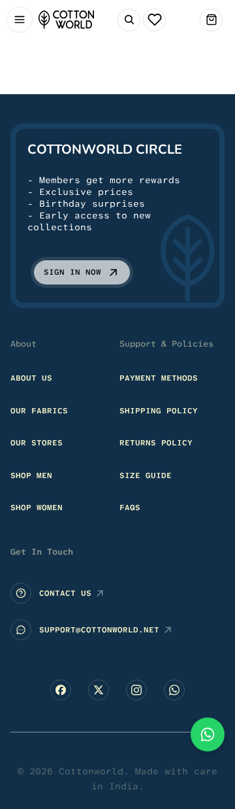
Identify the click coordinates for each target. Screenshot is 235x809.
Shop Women (36, 507)
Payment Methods (158, 378)
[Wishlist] (154, 20)
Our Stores (36, 443)
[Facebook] (60, 690)
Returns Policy (156, 443)
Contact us (65, 593)
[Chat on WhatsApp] (208, 734)
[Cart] (211, 20)
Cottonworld (91, 771)
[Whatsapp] (174, 690)
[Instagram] (136, 690)
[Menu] (19, 20)
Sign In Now (72, 272)
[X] (98, 690)
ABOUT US (31, 378)
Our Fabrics (39, 410)
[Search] (129, 20)
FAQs (129, 507)
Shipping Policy (158, 410)
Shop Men (31, 475)
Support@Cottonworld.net (99, 630)
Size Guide (145, 475)
